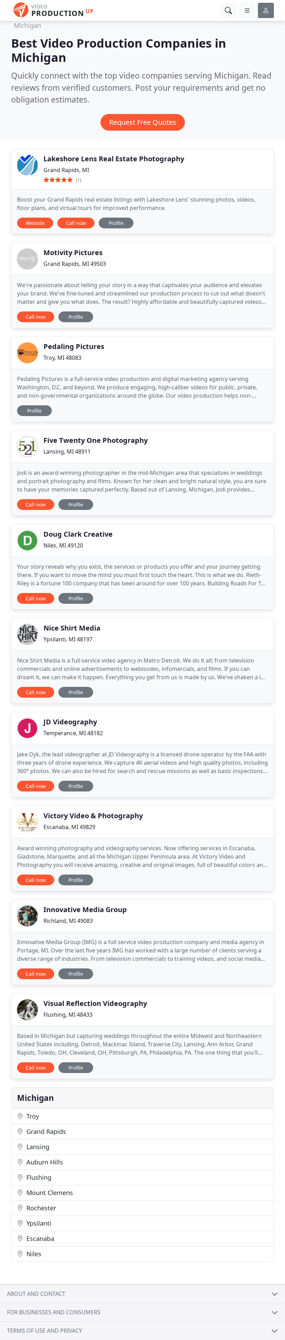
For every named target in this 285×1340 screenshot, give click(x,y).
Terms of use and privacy (44, 1330)
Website (35, 223)
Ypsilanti (38, 1223)
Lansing (37, 1147)
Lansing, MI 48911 (67, 451)
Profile (116, 223)
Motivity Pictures (73, 252)
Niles (33, 1254)
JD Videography (70, 721)
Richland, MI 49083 (68, 921)
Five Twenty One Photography (95, 440)
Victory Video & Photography (93, 815)
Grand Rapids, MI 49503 (74, 264)
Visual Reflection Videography (95, 1003)
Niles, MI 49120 (63, 545)
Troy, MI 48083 (62, 358)
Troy (32, 1116)
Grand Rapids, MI (66, 170)
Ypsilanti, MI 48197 (67, 639)
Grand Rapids (45, 1131)
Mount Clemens (49, 1192)
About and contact (36, 1294)
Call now (76, 223)
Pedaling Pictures (73, 346)
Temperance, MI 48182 (73, 733)
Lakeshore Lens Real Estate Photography (113, 158)
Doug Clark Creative (78, 534)
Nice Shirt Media (71, 628)
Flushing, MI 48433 (67, 1014)
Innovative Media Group (85, 909)
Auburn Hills (44, 1162)
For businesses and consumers (53, 1312)
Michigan (27, 25)
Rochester (40, 1208)
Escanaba (39, 1238)
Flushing (38, 1177)
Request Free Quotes (142, 122)
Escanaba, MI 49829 (69, 827)
